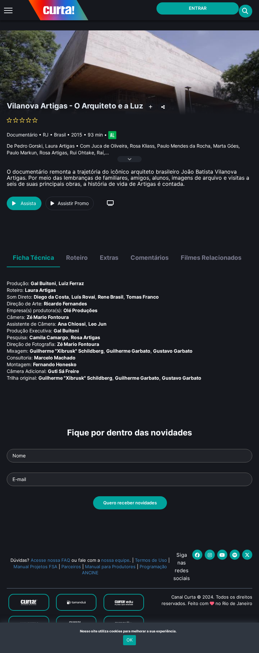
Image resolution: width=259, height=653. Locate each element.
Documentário (22, 134)
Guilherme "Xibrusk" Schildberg (67, 351)
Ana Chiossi (72, 324)
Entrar (197, 8)
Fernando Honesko (55, 364)
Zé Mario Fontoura (48, 317)
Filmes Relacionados (211, 257)
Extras (109, 257)
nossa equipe (115, 560)
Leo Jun (97, 324)
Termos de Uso (151, 560)
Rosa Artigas (85, 337)
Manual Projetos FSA (35, 566)
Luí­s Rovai (83, 297)
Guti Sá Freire (63, 371)
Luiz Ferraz (71, 283)
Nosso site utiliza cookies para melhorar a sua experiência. (129, 631)
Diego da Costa (51, 297)
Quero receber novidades (130, 502)
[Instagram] (210, 555)
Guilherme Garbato (128, 351)
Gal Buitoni (43, 283)
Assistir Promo (73, 203)
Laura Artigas (40, 290)
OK (129, 640)
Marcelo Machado (55, 357)
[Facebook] (197, 555)
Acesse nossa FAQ (50, 560)
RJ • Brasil (54, 134)
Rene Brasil (110, 297)
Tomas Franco (142, 297)
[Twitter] (247, 555)
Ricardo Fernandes (65, 303)
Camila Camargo (48, 337)
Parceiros (71, 566)
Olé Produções (80, 310)
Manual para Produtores (110, 566)
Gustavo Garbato (173, 351)
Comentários (150, 257)
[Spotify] (235, 555)
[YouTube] (222, 555)
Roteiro (77, 257)
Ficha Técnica (33, 257)
